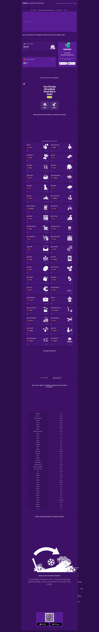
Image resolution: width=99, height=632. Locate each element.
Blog (64, 3)
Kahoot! (67, 3)
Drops (57, 3)
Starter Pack (59, 10)
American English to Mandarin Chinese (46, 10)
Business (70, 3)
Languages (60, 3)
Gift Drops (74, 3)
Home (34, 10)
